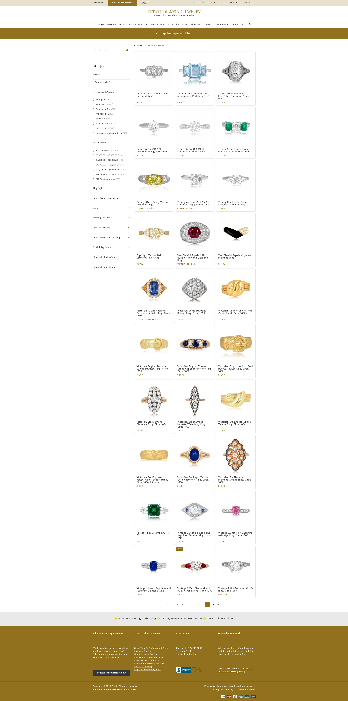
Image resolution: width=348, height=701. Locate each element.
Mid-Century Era (106, 123)
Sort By (96, 73)
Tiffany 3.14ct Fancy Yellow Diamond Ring (152, 203)
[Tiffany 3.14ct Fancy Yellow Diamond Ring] (154, 179)
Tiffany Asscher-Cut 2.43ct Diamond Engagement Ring (193, 203)
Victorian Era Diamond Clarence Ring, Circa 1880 (151, 423)
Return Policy (141, 657)
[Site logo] (174, 13)
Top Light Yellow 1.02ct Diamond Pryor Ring (150, 256)
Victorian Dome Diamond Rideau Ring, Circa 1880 (191, 312)
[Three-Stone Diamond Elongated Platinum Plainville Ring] (235, 71)
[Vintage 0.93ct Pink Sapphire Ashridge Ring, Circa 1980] (235, 510)
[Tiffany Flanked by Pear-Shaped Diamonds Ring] (235, 179)
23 (202, 604)
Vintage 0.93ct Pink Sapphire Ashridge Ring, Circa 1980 (235, 534)
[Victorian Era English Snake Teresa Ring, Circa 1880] (235, 399)
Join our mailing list (228, 648)
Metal (95, 207)
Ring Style (98, 188)
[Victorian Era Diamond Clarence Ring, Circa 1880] (154, 399)
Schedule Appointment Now (111, 673)
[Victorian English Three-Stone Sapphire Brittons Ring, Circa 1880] (195, 344)
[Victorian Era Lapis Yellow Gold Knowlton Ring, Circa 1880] (195, 454)
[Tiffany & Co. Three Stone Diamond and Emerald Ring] (235, 126)
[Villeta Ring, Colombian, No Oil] (154, 510)
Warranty (158, 657)
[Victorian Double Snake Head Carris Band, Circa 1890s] (235, 288)
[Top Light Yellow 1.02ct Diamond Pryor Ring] (154, 232)
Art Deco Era (105, 114)
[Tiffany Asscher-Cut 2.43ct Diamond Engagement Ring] (195, 179)
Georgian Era (104, 99)
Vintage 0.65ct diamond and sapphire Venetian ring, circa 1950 (194, 535)
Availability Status (102, 247)
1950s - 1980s (105, 128)
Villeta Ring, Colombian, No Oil (152, 534)
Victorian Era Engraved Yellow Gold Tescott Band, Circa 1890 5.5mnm (152, 480)
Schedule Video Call (186, 654)
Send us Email (183, 651)
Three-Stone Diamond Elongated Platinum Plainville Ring (235, 96)
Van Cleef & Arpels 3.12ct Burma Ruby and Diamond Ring (192, 258)
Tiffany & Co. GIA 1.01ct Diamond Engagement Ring (152, 150)
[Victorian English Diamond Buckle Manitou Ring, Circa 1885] (154, 344)
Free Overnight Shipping (147, 660)
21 (192, 604)
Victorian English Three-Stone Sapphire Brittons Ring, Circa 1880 (194, 369)
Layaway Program (143, 651)
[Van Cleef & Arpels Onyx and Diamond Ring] (235, 232)
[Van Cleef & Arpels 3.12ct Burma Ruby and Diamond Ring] (195, 232)
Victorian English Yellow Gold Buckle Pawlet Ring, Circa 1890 (235, 369)
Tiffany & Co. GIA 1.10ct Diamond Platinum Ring (191, 150)
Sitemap (235, 668)
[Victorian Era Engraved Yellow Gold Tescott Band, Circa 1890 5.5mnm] (154, 454)
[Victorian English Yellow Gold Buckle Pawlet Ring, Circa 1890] (235, 344)
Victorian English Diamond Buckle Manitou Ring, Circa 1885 (152, 369)
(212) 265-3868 (194, 648)
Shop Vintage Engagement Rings (151, 648)
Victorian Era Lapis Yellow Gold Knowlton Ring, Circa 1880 (193, 480)
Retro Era (103, 118)
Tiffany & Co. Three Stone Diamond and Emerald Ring (234, 150)
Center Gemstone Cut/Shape (107, 237)
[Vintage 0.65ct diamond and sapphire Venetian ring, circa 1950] (195, 510)
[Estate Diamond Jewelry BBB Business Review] (189, 669)
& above (108, 179)
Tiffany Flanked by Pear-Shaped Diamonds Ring (232, 203)
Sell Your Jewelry (143, 666)
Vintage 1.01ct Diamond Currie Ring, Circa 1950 (235, 589)
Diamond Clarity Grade (105, 257)
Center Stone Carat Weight (106, 197)
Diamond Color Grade (104, 266)
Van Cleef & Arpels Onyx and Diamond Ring (235, 256)
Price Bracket (99, 142)
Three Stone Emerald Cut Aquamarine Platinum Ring (193, 94)
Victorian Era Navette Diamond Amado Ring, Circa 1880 (234, 480)
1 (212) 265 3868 (99, 3)
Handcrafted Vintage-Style (112, 133)
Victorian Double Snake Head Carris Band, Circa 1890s (235, 312)
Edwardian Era (105, 109)
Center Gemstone (101, 227)
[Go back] (152, 33)
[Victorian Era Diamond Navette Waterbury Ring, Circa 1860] (195, 399)
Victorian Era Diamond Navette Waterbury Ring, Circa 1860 (191, 424)
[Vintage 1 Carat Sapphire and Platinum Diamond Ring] (154, 565)
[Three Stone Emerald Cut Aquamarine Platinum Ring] (195, 71)
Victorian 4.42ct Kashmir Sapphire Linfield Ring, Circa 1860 (153, 313)
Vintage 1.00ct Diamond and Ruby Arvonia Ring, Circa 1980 (194, 589)
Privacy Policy (238, 671)
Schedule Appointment (123, 3)
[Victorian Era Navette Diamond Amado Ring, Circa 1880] (235, 454)
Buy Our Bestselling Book (147, 669)
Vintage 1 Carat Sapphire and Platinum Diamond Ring (153, 589)
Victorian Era (104, 104)
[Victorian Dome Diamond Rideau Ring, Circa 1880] (195, 288)
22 (197, 604)
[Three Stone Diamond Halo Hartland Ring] (154, 71)
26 (217, 604)
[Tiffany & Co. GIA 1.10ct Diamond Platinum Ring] (195, 126)
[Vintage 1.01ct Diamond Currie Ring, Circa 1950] (235, 565)
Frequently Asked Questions (149, 663)
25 (212, 604)
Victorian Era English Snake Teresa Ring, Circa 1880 (234, 423)
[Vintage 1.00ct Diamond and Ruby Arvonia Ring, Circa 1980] (195, 565)
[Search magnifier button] (127, 50)
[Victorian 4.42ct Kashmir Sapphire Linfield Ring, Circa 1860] (154, 288)
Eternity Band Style (102, 217)
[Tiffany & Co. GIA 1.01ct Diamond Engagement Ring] (154, 126)
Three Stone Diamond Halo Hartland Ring (152, 94)
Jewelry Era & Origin (103, 91)
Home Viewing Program (146, 654)
